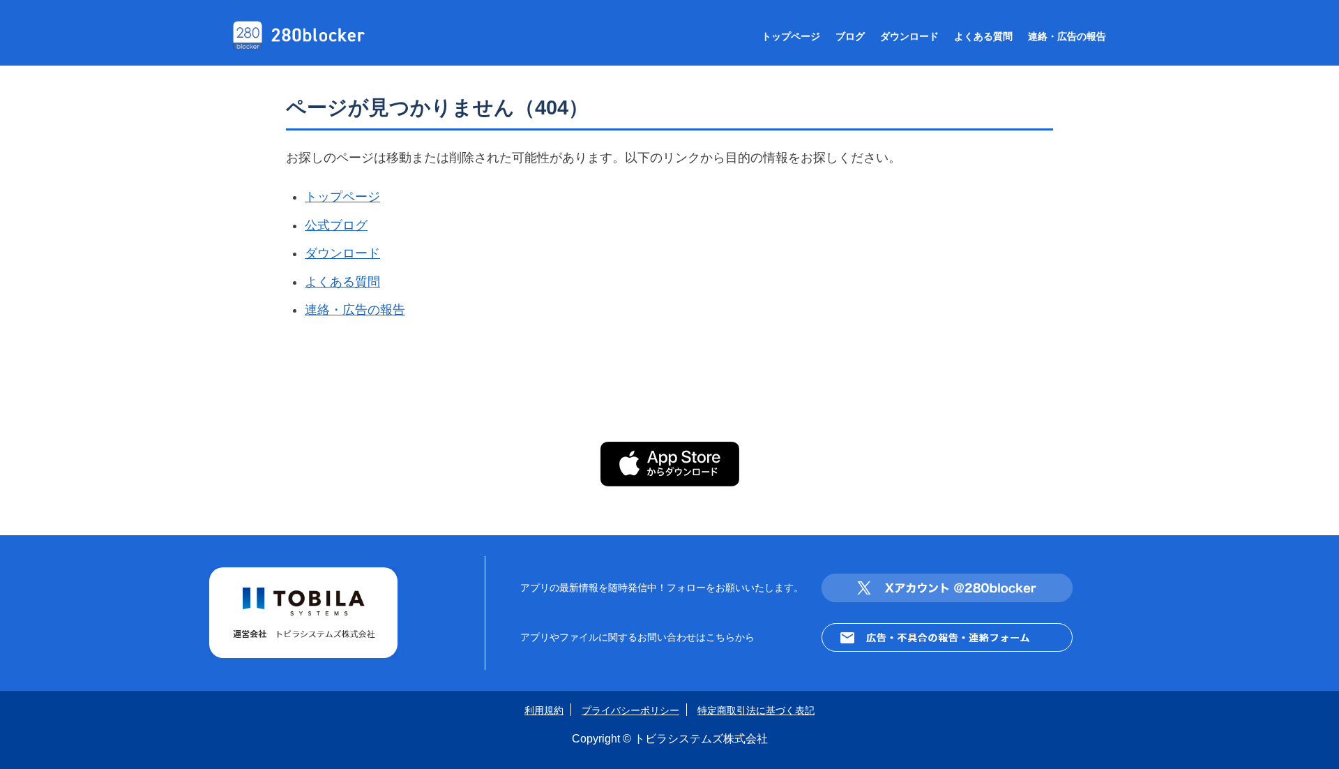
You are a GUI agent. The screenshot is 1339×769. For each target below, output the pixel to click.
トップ (791, 36)
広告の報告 (1067, 36)
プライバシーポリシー (630, 710)
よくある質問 (342, 282)
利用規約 (543, 710)
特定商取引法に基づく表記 (756, 710)
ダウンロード (909, 36)
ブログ (850, 36)
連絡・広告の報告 (355, 310)
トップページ (342, 197)
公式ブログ (336, 225)
